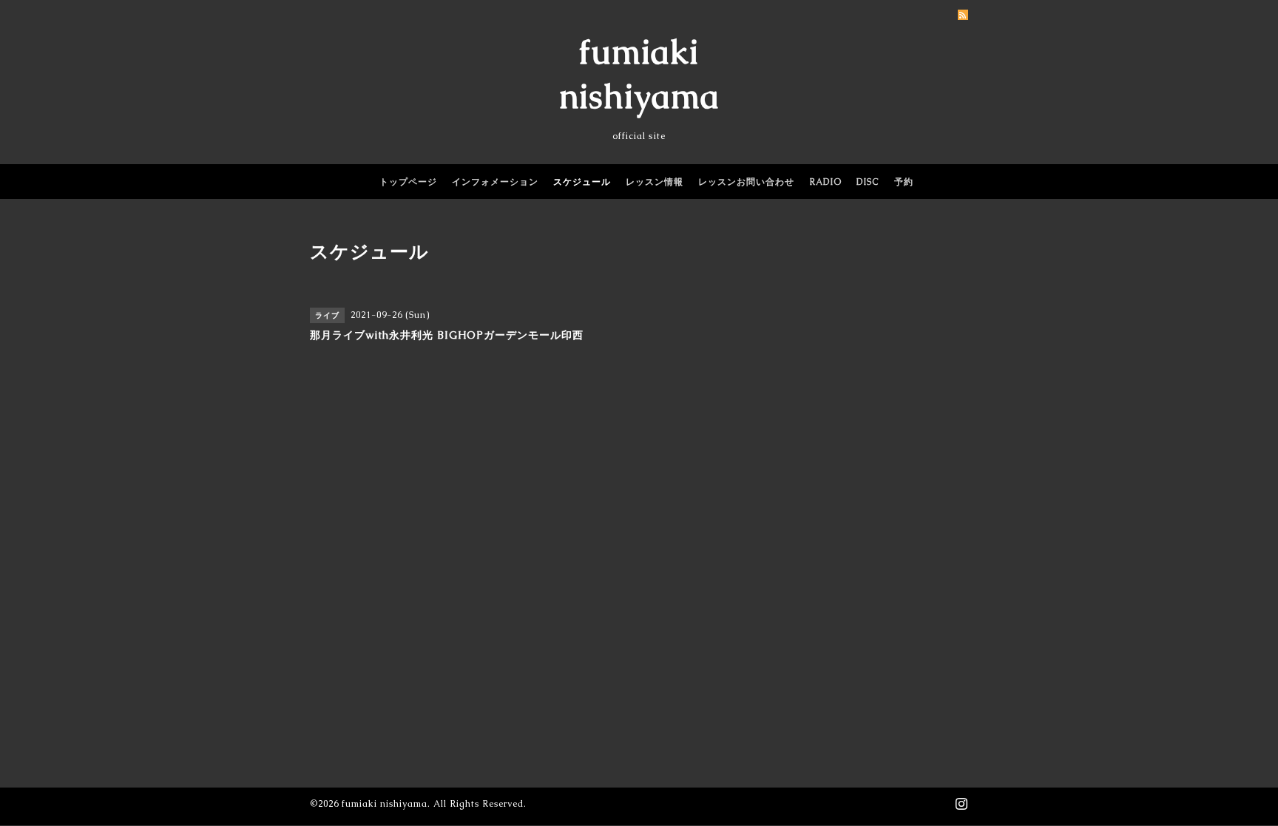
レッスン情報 (654, 182)
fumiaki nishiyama (384, 804)
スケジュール (582, 182)
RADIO (825, 182)
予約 (903, 182)
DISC (867, 182)
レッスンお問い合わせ (746, 182)
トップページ (408, 182)
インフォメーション (495, 182)
